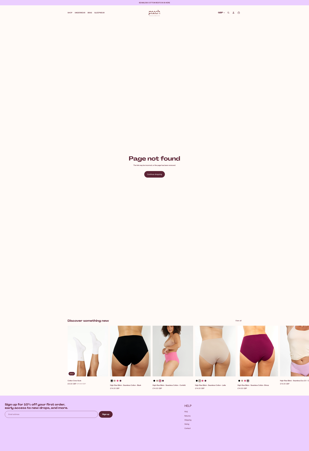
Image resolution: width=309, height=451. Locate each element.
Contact (187, 428)
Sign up (105, 414)
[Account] (233, 12)
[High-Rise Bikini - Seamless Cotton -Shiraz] (120, 381)
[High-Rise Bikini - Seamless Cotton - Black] (112, 381)
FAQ (186, 412)
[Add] (104, 373)
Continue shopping (154, 174)
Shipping (187, 420)
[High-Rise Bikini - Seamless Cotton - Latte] (115, 381)
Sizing (186, 424)
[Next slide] (238, 357)
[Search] (228, 12)
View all (238, 321)
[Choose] (147, 373)
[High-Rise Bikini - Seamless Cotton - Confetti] (118, 381)
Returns (187, 416)
